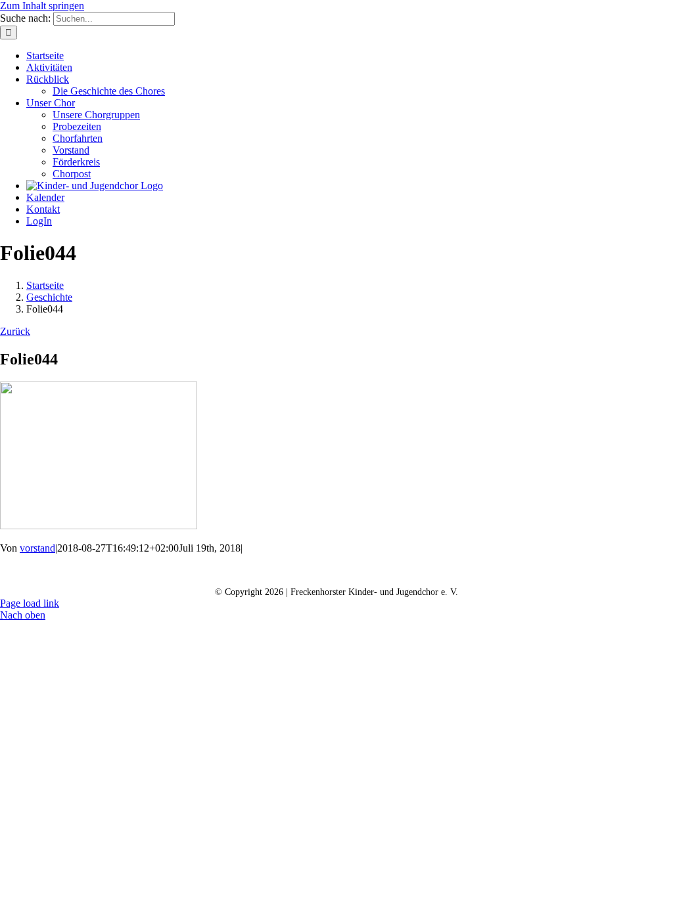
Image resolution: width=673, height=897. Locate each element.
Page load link (29, 603)
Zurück (15, 331)
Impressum (412, 571)
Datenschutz (334, 571)
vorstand (37, 548)
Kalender (260, 571)
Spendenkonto (493, 571)
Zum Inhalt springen (42, 5)
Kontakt (194, 571)
